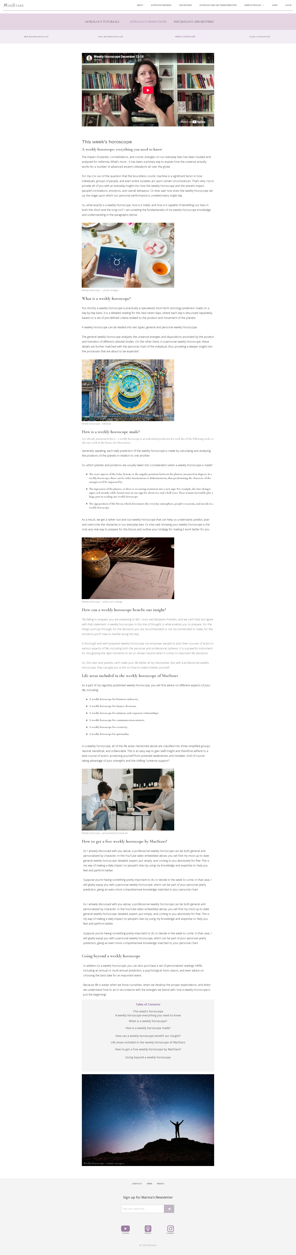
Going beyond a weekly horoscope (148, 1057)
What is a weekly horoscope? (148, 1021)
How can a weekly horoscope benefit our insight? (148, 1036)
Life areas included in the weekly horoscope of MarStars (148, 1042)
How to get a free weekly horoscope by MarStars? (148, 1049)
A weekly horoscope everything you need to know (148, 1015)
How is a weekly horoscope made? (148, 1028)
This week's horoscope (148, 1011)
